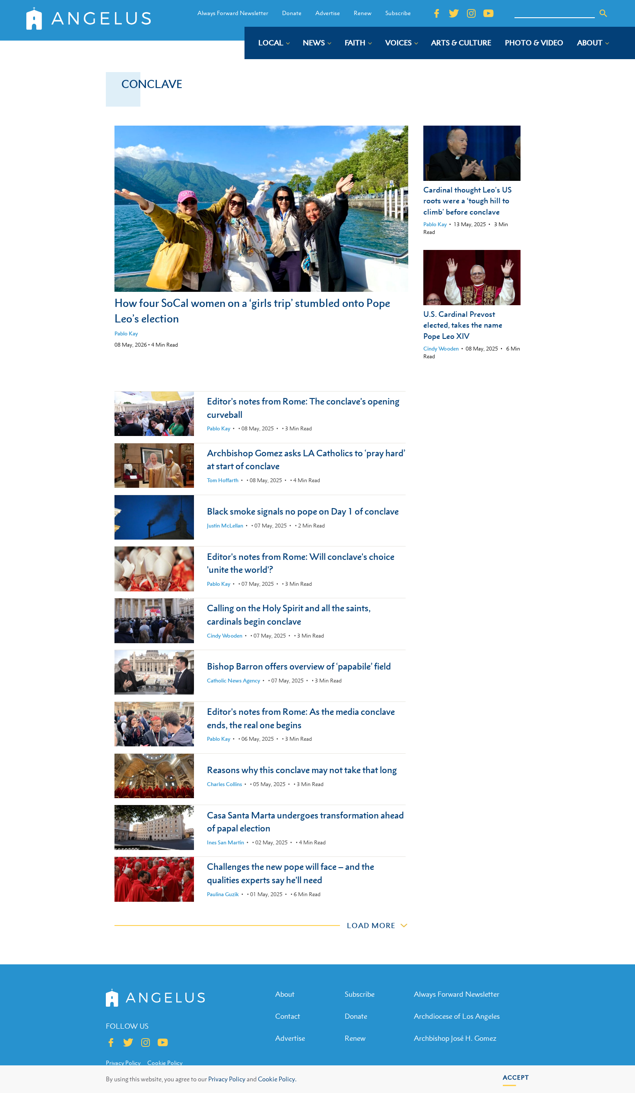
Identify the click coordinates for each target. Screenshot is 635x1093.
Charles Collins (224, 784)
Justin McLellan (225, 525)
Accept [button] (516, 1077)
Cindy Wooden (441, 348)
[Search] (603, 13)
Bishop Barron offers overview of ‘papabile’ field (299, 666)
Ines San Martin (225, 842)
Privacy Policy (226, 1079)
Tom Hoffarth (222, 480)
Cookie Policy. (277, 1079)
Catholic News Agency (233, 680)
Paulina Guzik (223, 894)
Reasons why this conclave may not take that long (302, 769)
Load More (371, 925)
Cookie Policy (164, 1063)
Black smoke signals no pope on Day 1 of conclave (303, 511)
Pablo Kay (126, 333)
